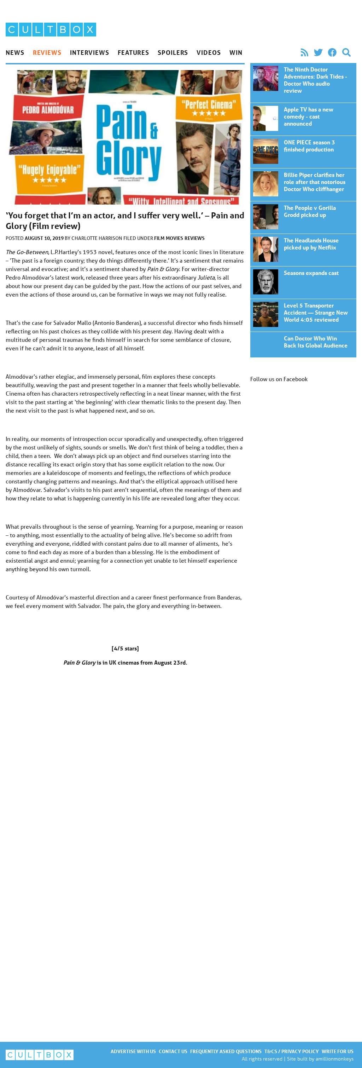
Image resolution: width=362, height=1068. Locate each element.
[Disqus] (125, 772)
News (15, 52)
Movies (174, 238)
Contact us (173, 1051)
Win (236, 52)
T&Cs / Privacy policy (291, 1051)
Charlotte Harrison (97, 238)
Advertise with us (133, 1051)
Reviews (47, 52)
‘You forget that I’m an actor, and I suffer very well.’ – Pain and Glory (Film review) (303, 83)
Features (133, 52)
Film (159, 238)
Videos (209, 52)
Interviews (89, 52)
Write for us (338, 1051)
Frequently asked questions (226, 1051)
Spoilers (173, 52)
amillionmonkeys (335, 1058)
